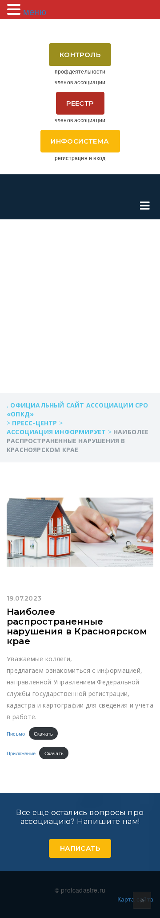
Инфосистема (80, 141)
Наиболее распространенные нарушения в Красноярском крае (77, 626)
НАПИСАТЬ (80, 848)
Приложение (21, 753)
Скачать (43, 733)
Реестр (79, 103)
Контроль (80, 54)
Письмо (16, 733)
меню (34, 11)
